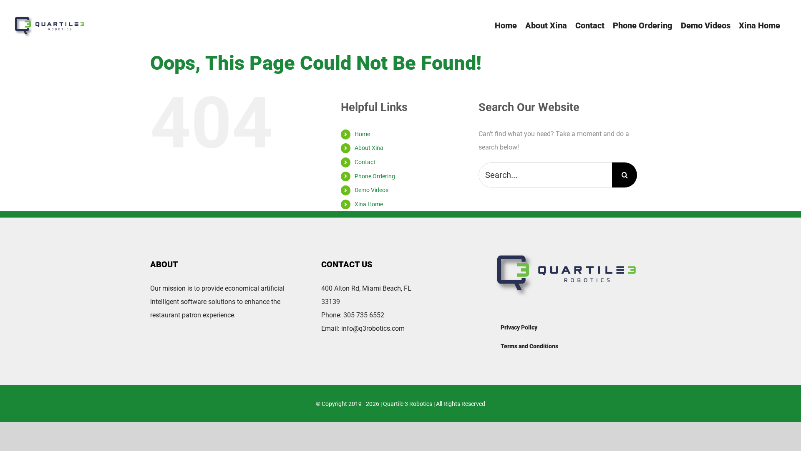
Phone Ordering (375, 176)
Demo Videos (371, 190)
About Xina (369, 147)
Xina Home (369, 204)
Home (362, 134)
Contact (365, 162)
